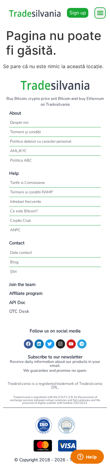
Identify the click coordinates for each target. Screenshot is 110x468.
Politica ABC (21, 160)
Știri (13, 271)
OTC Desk (19, 311)
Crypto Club (20, 220)
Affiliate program (25, 293)
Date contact (21, 252)
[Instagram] (60, 344)
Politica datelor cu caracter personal (41, 141)
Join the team (22, 284)
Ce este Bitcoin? (24, 211)
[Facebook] (28, 344)
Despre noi (19, 122)
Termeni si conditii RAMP (31, 192)
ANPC (15, 230)
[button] (100, 13)
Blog (14, 262)
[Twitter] (49, 344)
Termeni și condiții (25, 132)
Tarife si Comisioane (27, 182)
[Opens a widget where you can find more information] (87, 457)
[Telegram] (81, 344)
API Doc (17, 302)
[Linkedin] (39, 344)
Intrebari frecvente (25, 201)
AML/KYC (18, 151)
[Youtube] (71, 344)
